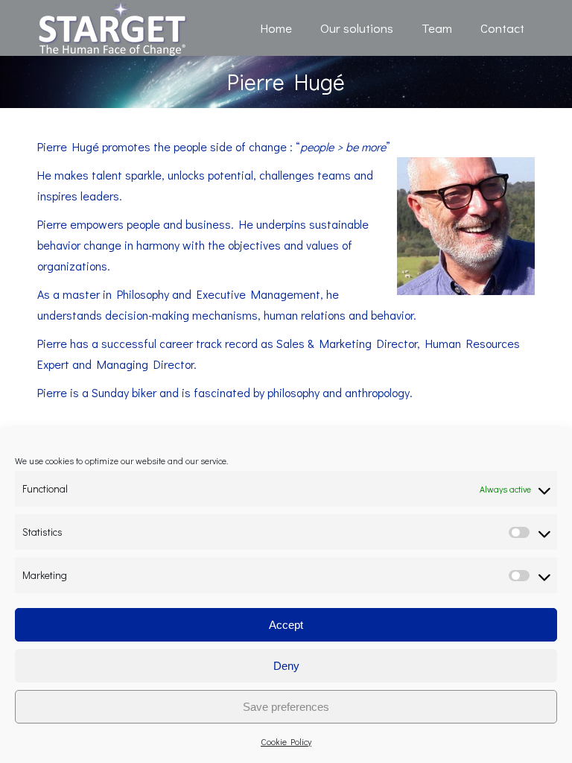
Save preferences (286, 706)
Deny (286, 665)
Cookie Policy (286, 741)
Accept (286, 624)
